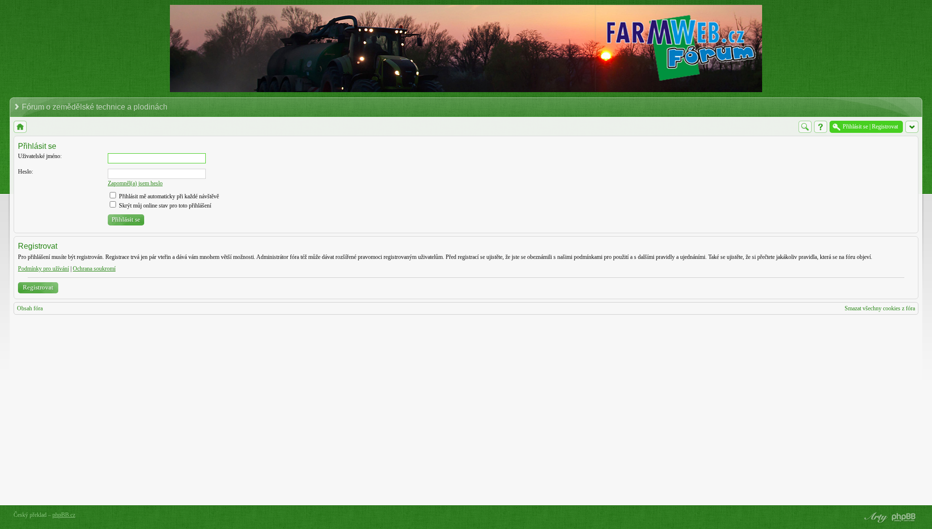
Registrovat (38, 287)
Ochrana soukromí (94, 268)
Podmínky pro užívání (43, 268)
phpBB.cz (63, 515)
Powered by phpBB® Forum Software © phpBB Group (903, 517)
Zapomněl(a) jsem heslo (135, 183)
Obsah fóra (30, 308)
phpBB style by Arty (874, 517)
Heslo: (25, 171)
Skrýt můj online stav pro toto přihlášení (164, 205)
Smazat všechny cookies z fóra (880, 308)
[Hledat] (805, 127)
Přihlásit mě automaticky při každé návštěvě (168, 196)
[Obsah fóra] (20, 127)
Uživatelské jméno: (40, 156)
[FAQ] (820, 127)
